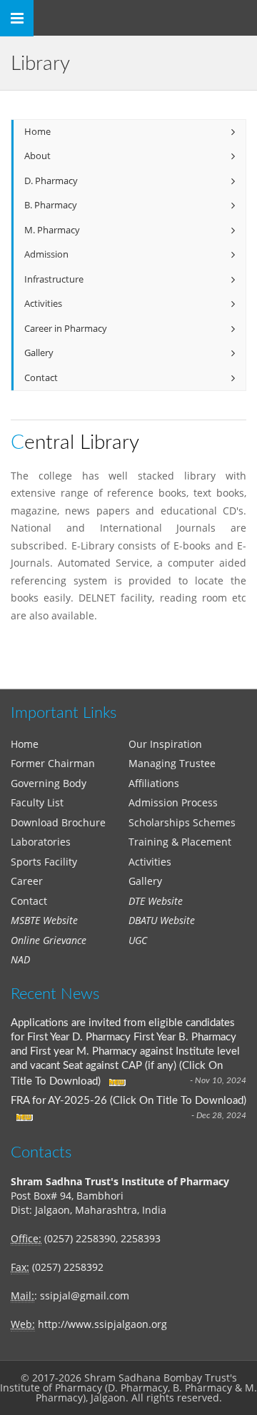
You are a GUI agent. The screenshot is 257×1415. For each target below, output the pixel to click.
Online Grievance (48, 940)
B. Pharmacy (50, 205)
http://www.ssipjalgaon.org (102, 1324)
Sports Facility (44, 861)
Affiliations (153, 783)
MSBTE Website (44, 920)
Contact (41, 378)
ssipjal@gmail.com (84, 1295)
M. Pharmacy (52, 230)
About (37, 156)
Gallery (39, 353)
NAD (20, 959)
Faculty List (37, 802)
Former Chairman (53, 763)
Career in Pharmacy (65, 329)
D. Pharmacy (51, 181)
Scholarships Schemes (182, 822)
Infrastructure (54, 279)
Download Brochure (58, 822)
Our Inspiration (165, 744)
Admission (46, 254)
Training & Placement (179, 841)
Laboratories (41, 841)
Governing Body (48, 783)
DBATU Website (161, 920)
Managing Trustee (172, 763)
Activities (43, 304)
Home (37, 132)
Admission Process (173, 802)
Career (27, 881)
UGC (137, 940)
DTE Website (155, 901)
